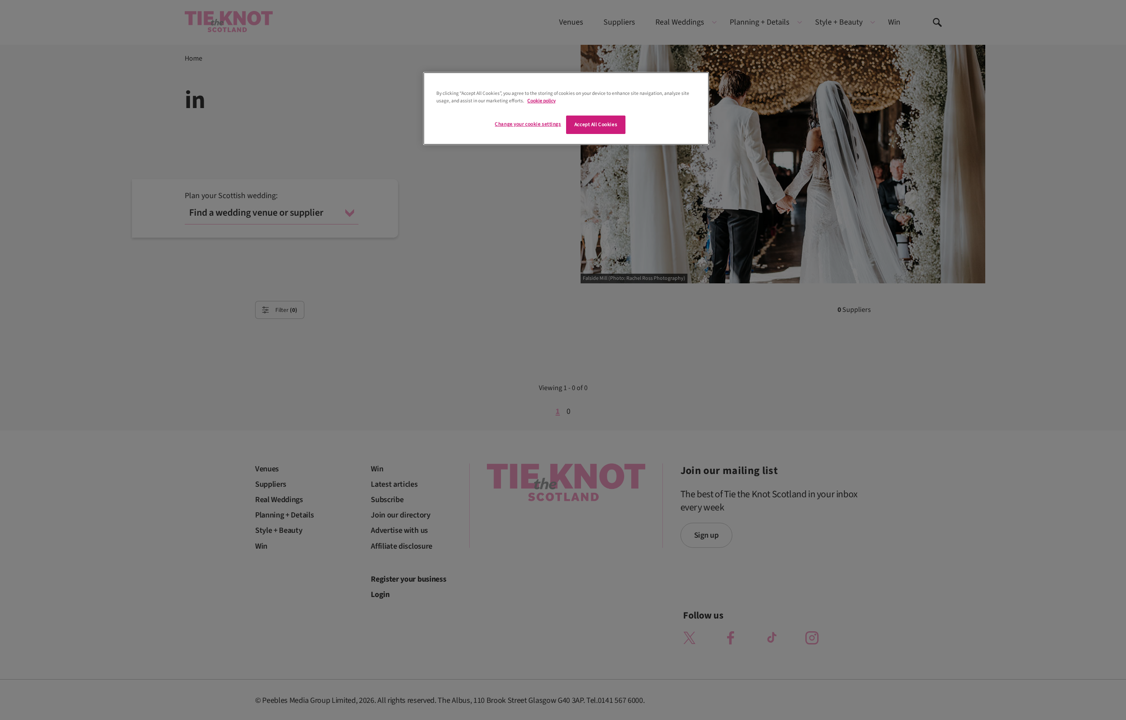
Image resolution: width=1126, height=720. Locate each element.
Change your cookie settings (528, 124)
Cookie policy (541, 101)
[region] (566, 108)
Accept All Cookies (595, 124)
